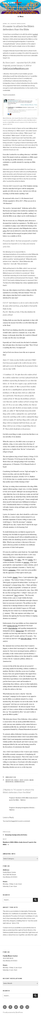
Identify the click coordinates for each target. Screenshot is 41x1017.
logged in (14, 821)
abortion (10, 780)
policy (5, 231)
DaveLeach (21, 23)
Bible (16, 780)
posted (35, 34)
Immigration (11, 777)
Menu (21, 16)
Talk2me (9, 2)
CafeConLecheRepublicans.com (16, 68)
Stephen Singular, (12, 626)
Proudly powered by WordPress (13, 1012)
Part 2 (16, 595)
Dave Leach (24, 780)
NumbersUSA (19, 781)
